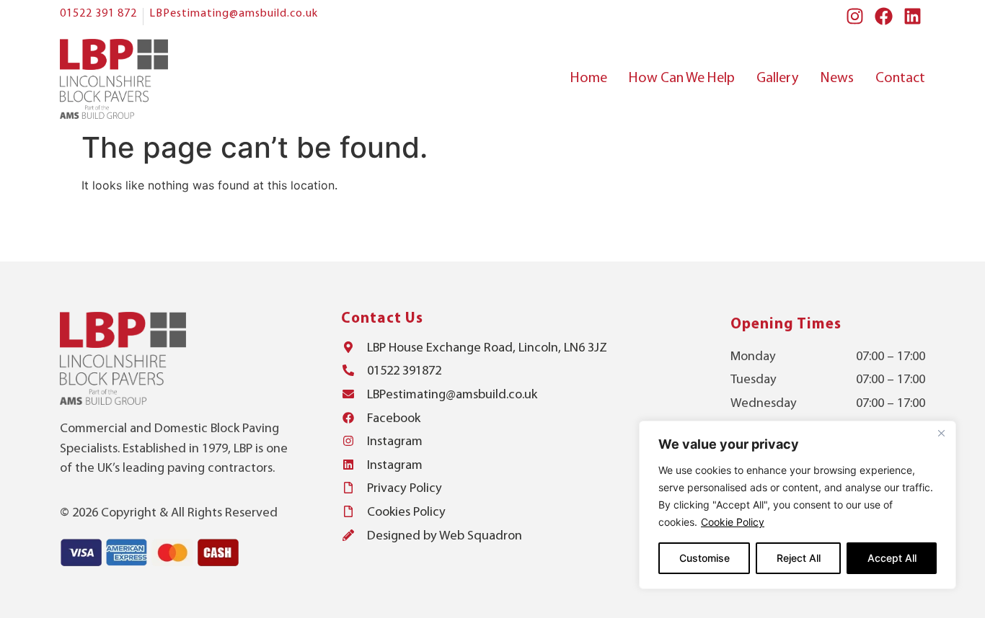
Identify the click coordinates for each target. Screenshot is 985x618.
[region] (797, 505)
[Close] (941, 433)
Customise (704, 558)
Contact (900, 78)
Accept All (891, 558)
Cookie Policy (732, 522)
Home (588, 78)
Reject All (799, 558)
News (837, 78)
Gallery (777, 78)
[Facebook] (883, 16)
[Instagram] (854, 16)
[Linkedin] (912, 16)
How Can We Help (682, 78)
